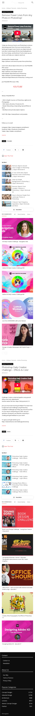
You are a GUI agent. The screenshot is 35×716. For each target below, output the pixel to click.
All (14, 214)
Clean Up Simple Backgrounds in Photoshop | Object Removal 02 (21, 181)
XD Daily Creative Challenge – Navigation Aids (15, 241)
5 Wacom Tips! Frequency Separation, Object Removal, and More (20, 204)
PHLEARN (9, 141)
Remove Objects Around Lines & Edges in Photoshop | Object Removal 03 (20, 167)
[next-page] (6, 353)
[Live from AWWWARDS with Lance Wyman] (17, 308)
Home (3, 8)
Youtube (17, 86)
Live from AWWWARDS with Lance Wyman (14, 321)
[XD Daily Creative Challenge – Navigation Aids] (17, 229)
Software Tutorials (11, 8)
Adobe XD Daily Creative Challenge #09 (13, 268)
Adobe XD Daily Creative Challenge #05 (13, 294)
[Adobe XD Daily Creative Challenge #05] (17, 282)
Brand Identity (21, 214)
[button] (7, 156)
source (4, 135)
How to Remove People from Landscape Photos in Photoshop (21, 197)
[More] (23, 150)
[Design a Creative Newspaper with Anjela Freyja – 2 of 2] (17, 334)
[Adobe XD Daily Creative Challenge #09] (17, 255)
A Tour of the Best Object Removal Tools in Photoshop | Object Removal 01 (21, 174)
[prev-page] (3, 353)
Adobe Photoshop (22, 8)
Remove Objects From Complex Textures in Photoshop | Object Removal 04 (21, 189)
